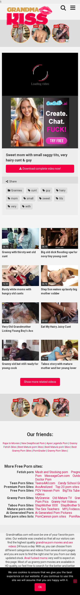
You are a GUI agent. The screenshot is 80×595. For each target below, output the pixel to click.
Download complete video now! (41, 168)
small (29, 198)
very (13, 206)
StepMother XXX (46, 505)
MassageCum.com (57, 476)
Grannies (16, 190)
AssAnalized (43, 487)
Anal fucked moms (36, 558)
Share (13, 181)
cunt (34, 190)
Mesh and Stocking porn (51, 472)
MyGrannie (42, 498)
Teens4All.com (45, 483)
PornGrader (39, 450)
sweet (46, 198)
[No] (75, 581)
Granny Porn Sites (57, 450)
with (28, 206)
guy (47, 190)
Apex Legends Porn (57, 443)
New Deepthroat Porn (33, 443)
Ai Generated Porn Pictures (53, 513)
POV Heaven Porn (47, 490)
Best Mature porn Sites (30, 446)
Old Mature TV (62, 498)
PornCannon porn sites (50, 516)
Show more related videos (40, 381)
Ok (40, 587)
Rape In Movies (11, 443)
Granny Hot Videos (64, 501)
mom (14, 198)
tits (61, 198)
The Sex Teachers (47, 509)
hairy (62, 190)
